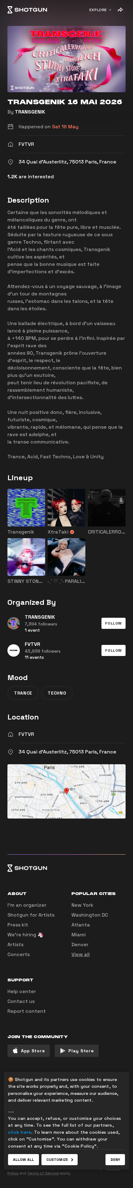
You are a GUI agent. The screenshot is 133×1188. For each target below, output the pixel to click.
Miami (78, 934)
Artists (15, 944)
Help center (21, 991)
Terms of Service (43, 1173)
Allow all (23, 1159)
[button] (113, 623)
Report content (26, 1011)
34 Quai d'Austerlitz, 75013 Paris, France (67, 752)
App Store (33, 1051)
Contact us (21, 1001)
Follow (113, 623)
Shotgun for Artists (30, 915)
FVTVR (26, 734)
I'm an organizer (26, 905)
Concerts (18, 954)
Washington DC (89, 915)
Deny (115, 1159)
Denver (79, 944)
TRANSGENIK (30, 112)
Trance (23, 693)
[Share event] (120, 9)
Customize (57, 1159)
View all (80, 954)
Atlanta (80, 925)
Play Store (81, 1051)
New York (82, 905)
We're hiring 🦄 (25, 934)
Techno (57, 693)
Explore (98, 9)
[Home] (27, 10)
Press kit (17, 925)
